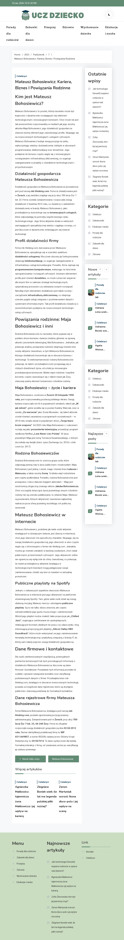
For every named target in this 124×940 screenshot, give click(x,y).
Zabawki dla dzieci (31, 33)
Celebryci (21, 76)
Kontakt (90, 852)
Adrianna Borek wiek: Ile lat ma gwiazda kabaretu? (102, 329)
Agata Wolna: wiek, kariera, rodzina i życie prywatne (100, 348)
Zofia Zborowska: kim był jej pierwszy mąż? (100, 144)
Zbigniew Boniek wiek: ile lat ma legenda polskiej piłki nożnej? (47, 796)
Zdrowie (68, 27)
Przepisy (50, 27)
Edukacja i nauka (111, 30)
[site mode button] (109, 14)
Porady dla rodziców (12, 33)
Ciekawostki (98, 220)
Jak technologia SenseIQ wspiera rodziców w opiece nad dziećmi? (101, 98)
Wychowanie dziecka (89, 30)
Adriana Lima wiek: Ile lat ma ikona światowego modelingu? (102, 310)
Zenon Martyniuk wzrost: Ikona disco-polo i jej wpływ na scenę (101, 164)
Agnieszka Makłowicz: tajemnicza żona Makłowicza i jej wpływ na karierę (101, 122)
